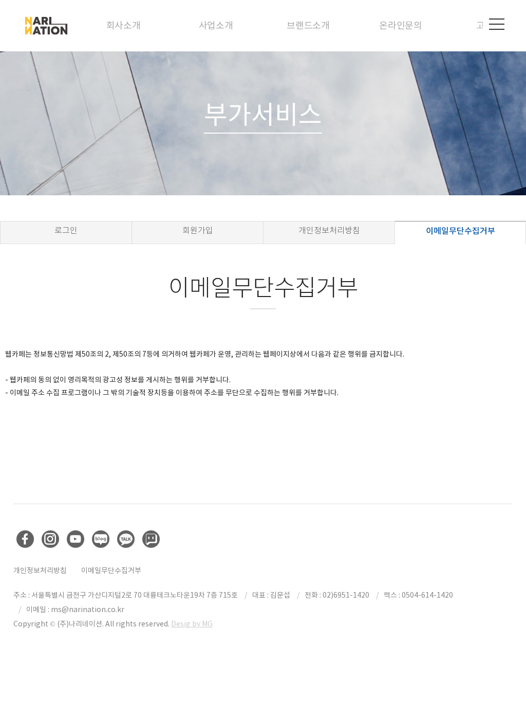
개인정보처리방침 (329, 230)
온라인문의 (400, 25)
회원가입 (197, 230)
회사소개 (123, 25)
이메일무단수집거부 (460, 231)
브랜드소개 (308, 25)
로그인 (66, 230)
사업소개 (216, 25)
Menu (497, 24)
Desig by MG (192, 624)
